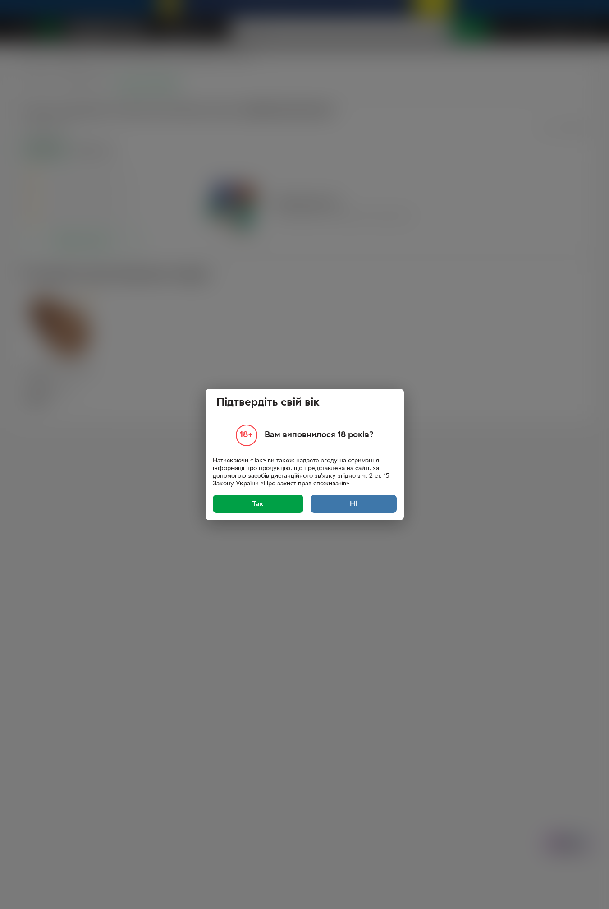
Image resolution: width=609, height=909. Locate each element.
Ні (353, 504)
